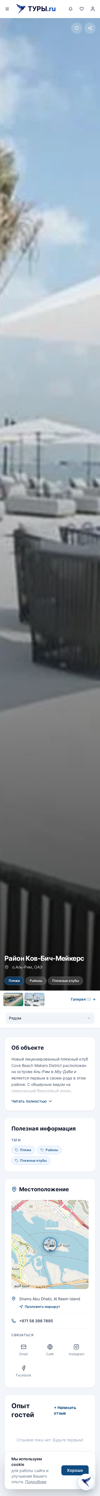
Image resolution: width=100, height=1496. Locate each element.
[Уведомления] (71, 9)
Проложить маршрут (42, 1306)
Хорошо (75, 1470)
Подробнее (35, 1481)
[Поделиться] (90, 28)
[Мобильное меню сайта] (7, 9)
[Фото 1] (13, 999)
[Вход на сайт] (93, 9)
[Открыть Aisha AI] (86, 1481)
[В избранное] (76, 28)
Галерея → (83, 999)
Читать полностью (29, 1101)
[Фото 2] (34, 999)
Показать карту (54, 1244)
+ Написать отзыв (65, 1410)
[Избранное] (82, 9)
